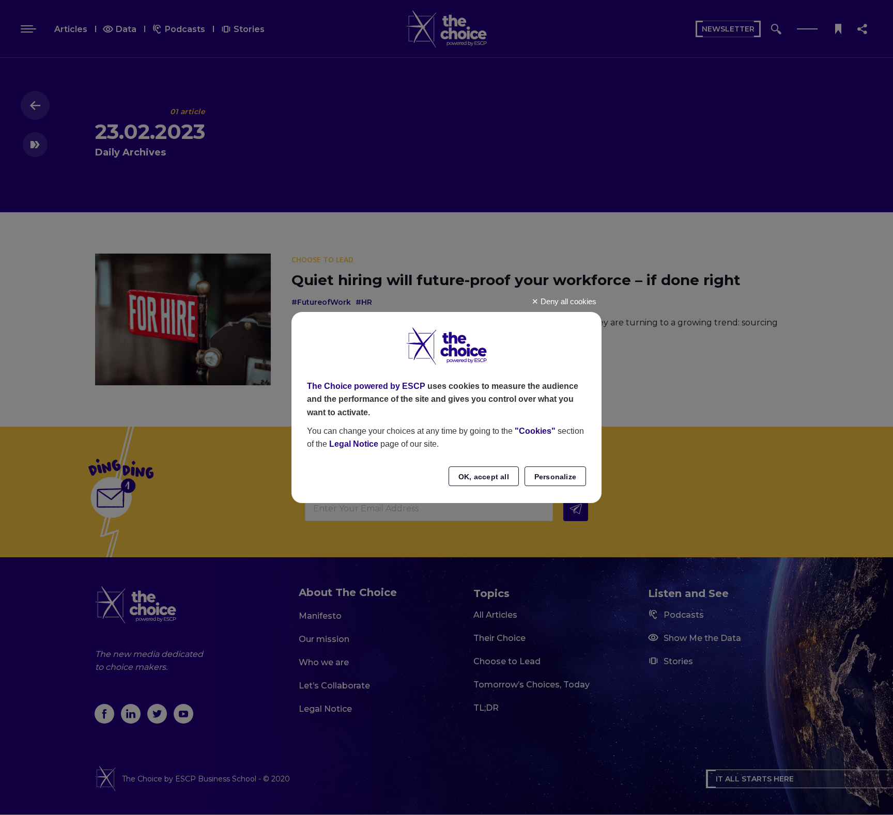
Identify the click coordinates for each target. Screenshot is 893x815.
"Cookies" (535, 431)
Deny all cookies (567, 301)
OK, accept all (483, 477)
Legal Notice (353, 444)
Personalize (555, 477)
